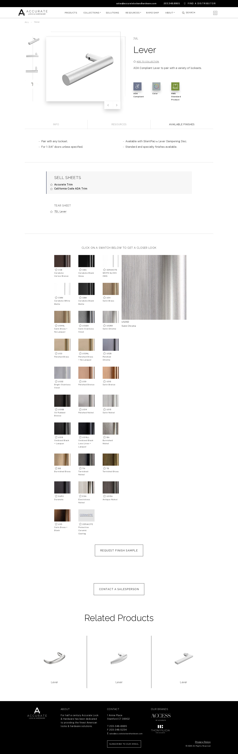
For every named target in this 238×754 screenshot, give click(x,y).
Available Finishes (181, 124)
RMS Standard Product (176, 96)
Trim (37, 22)
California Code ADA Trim (70, 188)
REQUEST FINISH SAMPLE (119, 550)
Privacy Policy (203, 742)
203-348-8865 (118, 726)
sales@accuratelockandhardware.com (136, 3)
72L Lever (60, 211)
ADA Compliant (138, 95)
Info (56, 124)
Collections (91, 12)
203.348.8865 (172, 3)
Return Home (37, 713)
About (169, 12)
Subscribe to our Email (124, 744)
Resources (133, 12)
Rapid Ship (152, 12)
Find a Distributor (202, 3)
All (27, 22)
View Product (54, 667)
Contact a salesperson (119, 589)
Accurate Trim (63, 184)
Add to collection (148, 61)
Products (71, 12)
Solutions (112, 12)
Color (155, 93)
